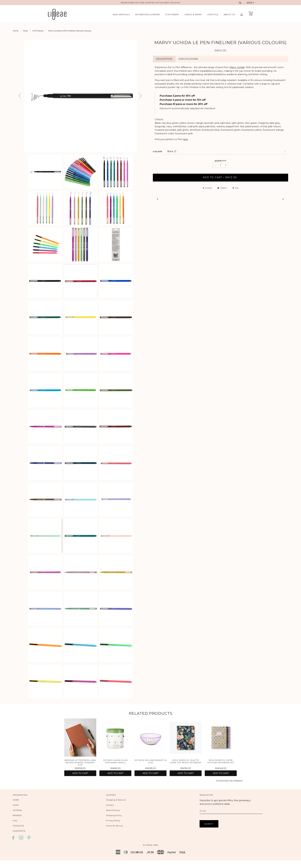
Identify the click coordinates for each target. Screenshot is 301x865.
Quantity (220, 161)
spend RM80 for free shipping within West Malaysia (150, 3)
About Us (229, 14)
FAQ (15, 821)
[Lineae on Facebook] (14, 839)
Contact (110, 805)
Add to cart (80, 773)
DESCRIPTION (164, 59)
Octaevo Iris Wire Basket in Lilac (150, 761)
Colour (157, 151)
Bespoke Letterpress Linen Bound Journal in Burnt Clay (80, 762)
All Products (37, 30)
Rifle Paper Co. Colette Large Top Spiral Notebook (185, 761)
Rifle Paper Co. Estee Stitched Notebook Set (220, 761)
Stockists (18, 826)
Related (238, 780)
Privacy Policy (113, 821)
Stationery (172, 14)
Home (15, 30)
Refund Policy (113, 810)
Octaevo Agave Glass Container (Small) (115, 761)
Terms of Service (114, 826)
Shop (25, 30)
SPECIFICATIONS (188, 59)
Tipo (231, 780)
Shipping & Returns (116, 800)
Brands (17, 815)
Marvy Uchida (237, 67)
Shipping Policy (114, 815)
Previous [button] (17, 96)
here (185, 139)
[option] (80, 96)
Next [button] (145, 97)
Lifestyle (212, 14)
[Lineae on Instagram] (21, 839)
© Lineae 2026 (150, 845)
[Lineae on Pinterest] (29, 839)
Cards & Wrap (193, 14)
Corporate (19, 831)
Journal (17, 810)
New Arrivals (121, 14)
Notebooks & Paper (147, 14)
